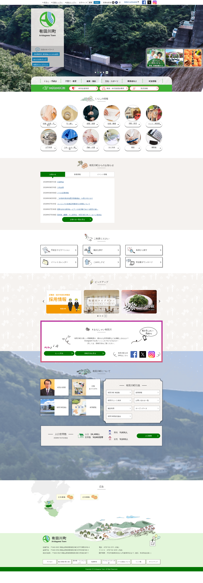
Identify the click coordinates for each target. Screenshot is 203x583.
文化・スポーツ (111, 81)
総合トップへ (71, 2)
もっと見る (59, 353)
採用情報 (139, 392)
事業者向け (132, 81)
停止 (107, 72)
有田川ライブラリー (40, 65)
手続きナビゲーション (60, 250)
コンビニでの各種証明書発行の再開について (73, 204)
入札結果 (60, 187)
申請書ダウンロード (144, 262)
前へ (43, 301)
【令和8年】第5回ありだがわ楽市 (46, 54)
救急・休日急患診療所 (115, 88)
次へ (159, 301)
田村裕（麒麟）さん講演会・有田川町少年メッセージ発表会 (79, 215)
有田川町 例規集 (114, 392)
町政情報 (152, 81)
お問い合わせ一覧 (142, 400)
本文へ (46, 2)
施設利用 (111, 408)
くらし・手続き (50, 81)
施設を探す (98, 250)
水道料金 (60, 182)
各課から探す (141, 250)
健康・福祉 (91, 81)
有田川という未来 (114, 400)
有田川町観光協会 (114, 416)
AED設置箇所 (83, 88)
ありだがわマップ (40, 59)
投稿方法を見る (90, 353)
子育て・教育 (70, 81)
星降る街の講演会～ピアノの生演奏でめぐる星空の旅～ (77, 209)
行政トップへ (57, 2)
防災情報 (144, 88)
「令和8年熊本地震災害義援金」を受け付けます (75, 198)
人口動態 (148, 436)
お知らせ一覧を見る (77, 219)
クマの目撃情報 (63, 193)
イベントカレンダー (59, 262)
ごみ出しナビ (99, 262)
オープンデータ (141, 408)
